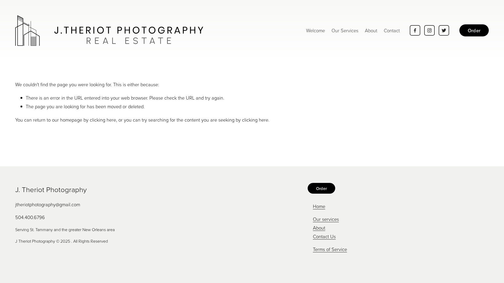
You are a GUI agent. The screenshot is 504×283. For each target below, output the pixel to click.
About (371, 30)
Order (474, 30)
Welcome (315, 30)
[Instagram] (429, 30)
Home (319, 206)
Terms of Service (330, 249)
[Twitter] (444, 30)
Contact (392, 30)
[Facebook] (415, 30)
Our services (326, 219)
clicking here (103, 119)
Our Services (345, 30)
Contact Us (324, 236)
